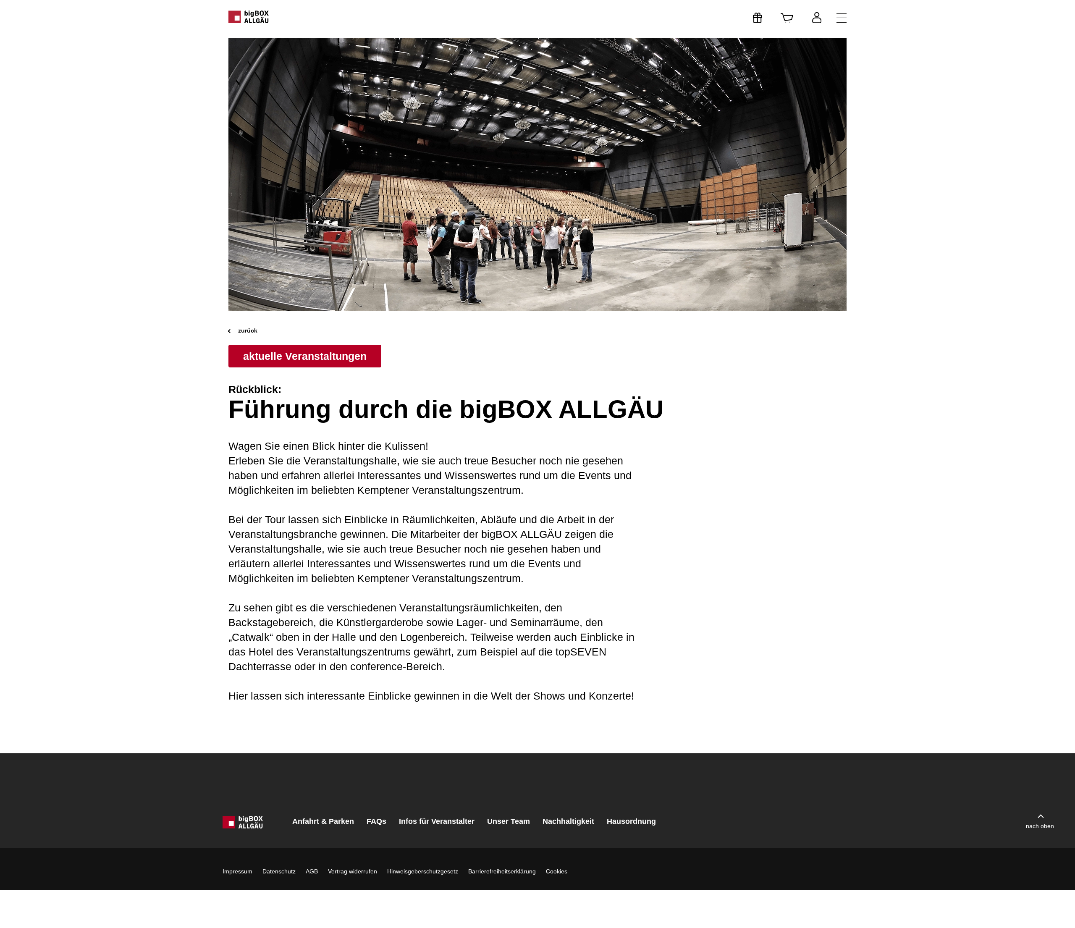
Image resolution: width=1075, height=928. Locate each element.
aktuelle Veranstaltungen (305, 356)
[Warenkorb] (787, 17)
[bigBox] (249, 16)
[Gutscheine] (757, 17)
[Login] (816, 17)
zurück (246, 330)
